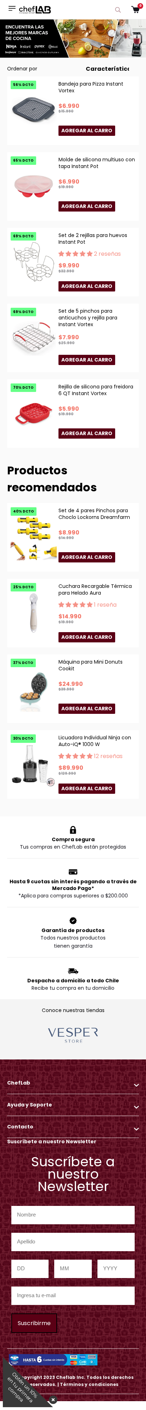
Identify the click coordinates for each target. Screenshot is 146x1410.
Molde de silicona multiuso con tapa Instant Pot (96, 163)
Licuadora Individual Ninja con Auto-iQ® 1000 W (94, 741)
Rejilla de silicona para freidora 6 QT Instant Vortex (95, 390)
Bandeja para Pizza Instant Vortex (90, 87)
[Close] (52, 1397)
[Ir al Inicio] (35, 9)
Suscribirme (34, 1323)
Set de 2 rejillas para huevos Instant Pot (92, 238)
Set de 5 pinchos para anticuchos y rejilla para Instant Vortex (87, 317)
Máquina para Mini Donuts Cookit (90, 665)
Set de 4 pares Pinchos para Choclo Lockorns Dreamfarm (94, 514)
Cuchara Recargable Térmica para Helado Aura (95, 589)
